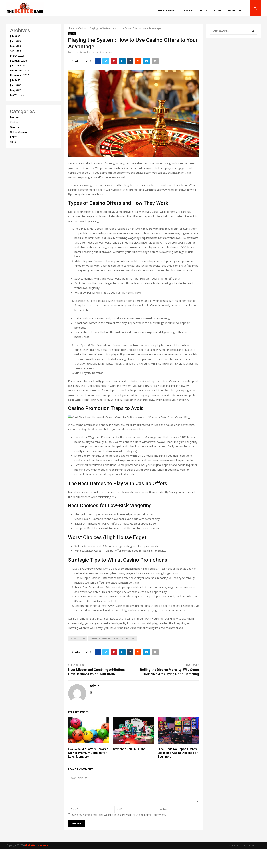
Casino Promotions (124, 638)
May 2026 (16, 46)
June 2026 (16, 41)
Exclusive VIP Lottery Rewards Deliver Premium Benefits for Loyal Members (88, 752)
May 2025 (16, 90)
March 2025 (17, 95)
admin (74, 52)
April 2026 (16, 50)
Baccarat (15, 117)
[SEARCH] (253, 31)
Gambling (234, 10)
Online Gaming (167, 10)
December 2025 (19, 70)
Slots (203, 10)
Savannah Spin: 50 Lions (129, 749)
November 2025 (19, 75)
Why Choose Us (250, 845)
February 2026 (18, 60)
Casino (188, 10)
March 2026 (17, 55)
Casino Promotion (100, 638)
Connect (233, 845)
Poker (218, 10)
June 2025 (16, 85)
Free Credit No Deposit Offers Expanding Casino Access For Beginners (178, 752)
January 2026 (17, 65)
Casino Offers (77, 638)
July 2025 (15, 80)
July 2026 (15, 36)
